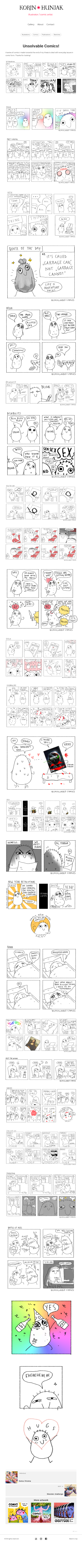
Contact (50, 24)
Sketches (57, 35)
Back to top (73, 1539)
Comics (35, 35)
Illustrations (26, 35)
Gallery (31, 24)
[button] (75, 1531)
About (40, 24)
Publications (46, 35)
